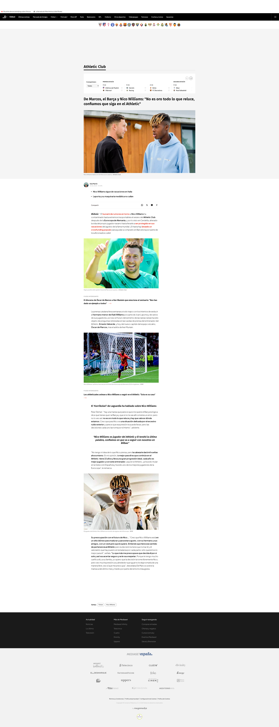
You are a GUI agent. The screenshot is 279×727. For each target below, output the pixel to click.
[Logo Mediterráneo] (166, 688)
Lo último (90, 628)
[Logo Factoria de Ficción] (126, 673)
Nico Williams (110, 604)
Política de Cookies (164, 699)
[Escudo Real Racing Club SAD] (146, 25)
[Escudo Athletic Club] (100, 25)
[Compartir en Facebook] (157, 205)
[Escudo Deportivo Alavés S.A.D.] (112, 25)
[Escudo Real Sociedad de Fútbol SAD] (166, 25)
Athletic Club (95, 66)
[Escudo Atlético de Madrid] (104, 25)
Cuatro (117, 633)
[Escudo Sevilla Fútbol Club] (170, 25)
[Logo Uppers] (125, 680)
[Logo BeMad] (98, 680)
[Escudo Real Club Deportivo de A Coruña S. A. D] (154, 25)
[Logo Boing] (153, 673)
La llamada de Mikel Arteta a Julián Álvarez (49, 11)
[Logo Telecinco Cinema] (153, 680)
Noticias (89, 624)
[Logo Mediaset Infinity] (98, 665)
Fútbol (12, 17)
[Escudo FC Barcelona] (125, 25)
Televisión (90, 633)
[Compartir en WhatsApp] (142, 205)
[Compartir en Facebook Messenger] (152, 205)
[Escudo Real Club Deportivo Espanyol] (121, 25)
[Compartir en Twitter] (147, 205)
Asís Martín (93, 183)
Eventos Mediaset (149, 637)
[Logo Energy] (180, 673)
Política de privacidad (132, 699)
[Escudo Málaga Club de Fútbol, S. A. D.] (137, 25)
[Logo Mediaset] (139, 655)
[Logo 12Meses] (180, 680)
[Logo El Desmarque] (98, 673)
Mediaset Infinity (120, 624)
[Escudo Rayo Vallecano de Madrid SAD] (150, 25)
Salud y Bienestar (149, 641)
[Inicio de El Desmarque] (4, 17)
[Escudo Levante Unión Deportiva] (133, 25)
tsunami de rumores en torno (116, 214)
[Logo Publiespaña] (139, 688)
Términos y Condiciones (116, 699)
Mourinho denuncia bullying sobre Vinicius (17, 11)
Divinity (117, 637)
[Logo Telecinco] (125, 665)
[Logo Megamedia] (140, 708)
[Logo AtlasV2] (112, 688)
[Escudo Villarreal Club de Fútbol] (179, 25)
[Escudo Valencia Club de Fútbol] (175, 25)
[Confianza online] (139, 719)
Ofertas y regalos (149, 628)
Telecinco (118, 628)
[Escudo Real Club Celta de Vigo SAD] (108, 25)
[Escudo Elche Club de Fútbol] (117, 25)
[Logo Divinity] (181, 665)
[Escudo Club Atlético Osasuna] (141, 25)
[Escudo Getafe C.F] (129, 25)
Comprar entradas (149, 624)
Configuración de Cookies (148, 699)
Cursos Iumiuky (148, 633)
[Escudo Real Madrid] (162, 25)
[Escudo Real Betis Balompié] (158, 25)
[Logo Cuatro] (153, 665)
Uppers (117, 641)
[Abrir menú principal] (275, 17)
